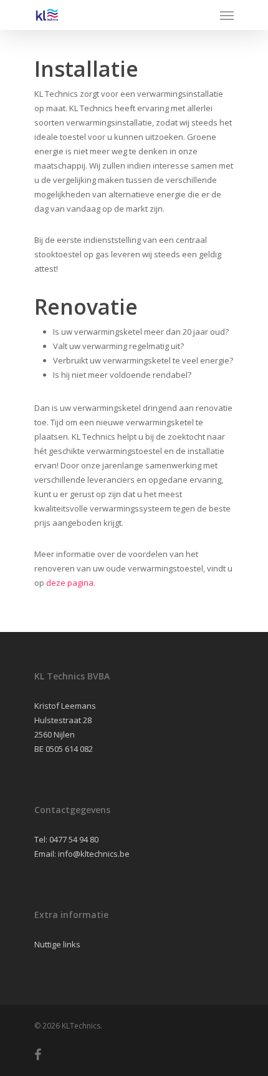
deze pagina (69, 582)
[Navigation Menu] (227, 15)
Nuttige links (57, 944)
